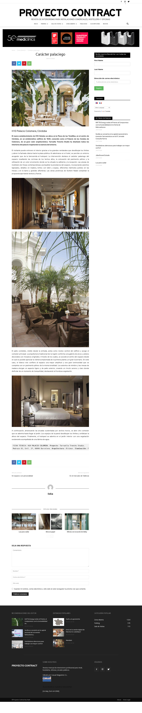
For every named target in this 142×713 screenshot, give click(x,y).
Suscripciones (95, 24)
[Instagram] (125, 1)
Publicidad (83, 24)
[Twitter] (128, 1)
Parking (43, 24)
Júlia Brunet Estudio (103, 155)
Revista (105, 24)
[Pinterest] (24, 63)
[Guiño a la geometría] (58, 622)
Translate (107, 111)
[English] (97, 103)
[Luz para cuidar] (24, 521)
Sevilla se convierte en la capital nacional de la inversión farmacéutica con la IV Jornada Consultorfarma (112, 136)
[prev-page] (48, 536)
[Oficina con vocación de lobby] (77, 521)
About (119, 700)
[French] (100, 103)
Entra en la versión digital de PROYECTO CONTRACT (75, 631)
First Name (98, 60)
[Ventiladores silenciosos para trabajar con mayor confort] (17, 644)
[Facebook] (121, 1)
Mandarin (69, 640)
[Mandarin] (58, 643)
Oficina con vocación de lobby (77, 532)
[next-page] (51, 536)
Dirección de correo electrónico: (107, 78)
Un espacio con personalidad (22, 476)
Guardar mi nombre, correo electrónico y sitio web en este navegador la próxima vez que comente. (50, 589)
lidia (50, 493)
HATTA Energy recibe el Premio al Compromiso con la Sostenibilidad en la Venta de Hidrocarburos (112, 125)
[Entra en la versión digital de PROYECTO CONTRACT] (58, 632)
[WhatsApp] (29, 63)
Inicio (13, 50)
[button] (127, 24)
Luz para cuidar (24, 532)
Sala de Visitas (56, 24)
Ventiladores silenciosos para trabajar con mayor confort (113, 147)
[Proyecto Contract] (71, 12)
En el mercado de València (79, 476)
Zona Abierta (70, 24)
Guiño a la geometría (73, 619)
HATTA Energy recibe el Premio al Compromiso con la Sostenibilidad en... (36, 621)
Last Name (98, 69)
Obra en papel (50, 532)
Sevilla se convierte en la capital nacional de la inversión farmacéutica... (35, 632)
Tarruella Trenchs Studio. (72, 446)
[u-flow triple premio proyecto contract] (71, 38)
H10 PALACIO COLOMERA (38, 446)
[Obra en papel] (50, 521)
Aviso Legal (126, 700)
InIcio (36, 24)
